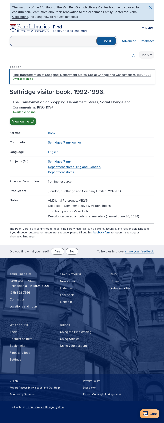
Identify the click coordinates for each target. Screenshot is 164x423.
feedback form (101, 232)
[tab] (82, 76)
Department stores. (61, 172)
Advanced (129, 41)
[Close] (150, 7)
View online (20, 121)
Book (51, 133)
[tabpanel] (82, 112)
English (53, 152)
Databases (146, 41)
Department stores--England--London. (74, 167)
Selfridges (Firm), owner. (65, 142)
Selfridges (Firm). (59, 161)
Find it (106, 40)
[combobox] (53, 41)
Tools (145, 55)
